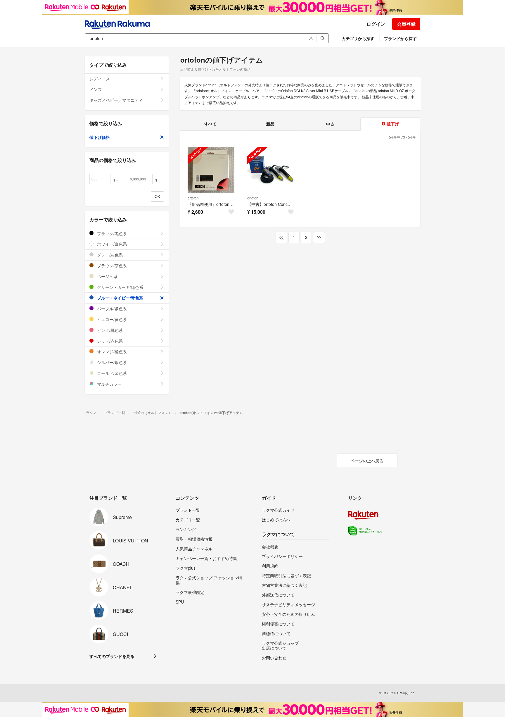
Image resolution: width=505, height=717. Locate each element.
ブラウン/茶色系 (111, 265)
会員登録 (406, 23)
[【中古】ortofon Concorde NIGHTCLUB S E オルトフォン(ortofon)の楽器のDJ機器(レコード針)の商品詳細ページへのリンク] (270, 170)
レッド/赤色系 (109, 341)
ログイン (375, 23)
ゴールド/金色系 (111, 373)
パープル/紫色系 (111, 308)
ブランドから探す (400, 38)
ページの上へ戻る (367, 460)
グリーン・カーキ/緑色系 (119, 287)
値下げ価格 (99, 137)
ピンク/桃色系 (109, 330)
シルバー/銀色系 (111, 362)
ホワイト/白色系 (111, 244)
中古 (330, 124)
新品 (270, 124)
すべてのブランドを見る (111, 656)
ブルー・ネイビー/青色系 (119, 298)
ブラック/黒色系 (111, 233)
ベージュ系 (106, 276)
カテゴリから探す (358, 38)
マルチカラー (109, 384)
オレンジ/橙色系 (111, 351)
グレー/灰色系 (109, 255)
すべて (210, 124)
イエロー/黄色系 (111, 319)
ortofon (193, 197)
